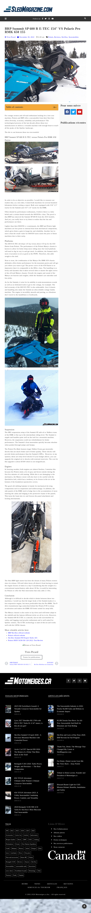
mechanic (14, 853)
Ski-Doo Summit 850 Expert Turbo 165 (22, 638)
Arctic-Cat (18, 835)
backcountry (34, 835)
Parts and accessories (12, 857)
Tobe (39, 871)
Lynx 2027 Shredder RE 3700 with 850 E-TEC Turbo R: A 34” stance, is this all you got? (28, 723)
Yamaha (21, 875)
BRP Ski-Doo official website (19, 633)
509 (7, 831)
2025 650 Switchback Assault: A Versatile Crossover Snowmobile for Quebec (28, 708)
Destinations (9, 844)
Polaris (50, 37)
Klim (40, 848)
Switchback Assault (20, 871)
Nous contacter (59, 847)
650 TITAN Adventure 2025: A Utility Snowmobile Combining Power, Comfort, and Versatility (26, 795)
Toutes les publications (31, 657)
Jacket (27, 848)
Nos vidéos (58, 836)
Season (27, 862)
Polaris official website (16, 635)
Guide (8, 848)
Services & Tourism (39, 887)
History (21, 848)
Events (17, 844)
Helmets (14, 848)
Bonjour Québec (10, 839)
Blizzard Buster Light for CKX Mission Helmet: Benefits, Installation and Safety (71, 787)
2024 (22, 831)
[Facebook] (67, 112)
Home (25, 884)
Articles (26, 835)
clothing (36, 839)
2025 (27, 831)
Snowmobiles (74, 37)
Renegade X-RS (10, 862)
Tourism (8, 875)
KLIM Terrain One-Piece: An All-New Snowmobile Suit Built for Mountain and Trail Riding (70, 723)
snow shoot (9, 871)
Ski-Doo (64, 37)
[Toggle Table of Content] (53, 107)
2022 (12, 831)
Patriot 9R (24, 857)
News (20, 853)
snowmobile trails (21, 866)
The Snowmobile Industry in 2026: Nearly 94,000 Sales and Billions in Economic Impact (70, 708)
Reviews (57, 37)
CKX (30, 839)
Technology (32, 871)
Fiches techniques (60, 840)
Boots (19, 839)
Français (62, 887)
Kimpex (34, 848)
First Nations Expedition (29, 844)
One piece (27, 853)
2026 (33, 831)
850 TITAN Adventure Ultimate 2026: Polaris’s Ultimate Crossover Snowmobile (26, 780)
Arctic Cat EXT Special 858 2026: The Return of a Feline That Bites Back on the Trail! (27, 752)
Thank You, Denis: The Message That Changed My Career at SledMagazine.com (71, 749)
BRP (25, 839)
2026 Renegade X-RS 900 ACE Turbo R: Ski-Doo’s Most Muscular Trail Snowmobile (27, 809)
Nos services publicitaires (63, 843)
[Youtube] (79, 112)
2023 (17, 831)
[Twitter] (73, 112)
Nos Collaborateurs (61, 829)
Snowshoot (32, 866)
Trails (14, 875)
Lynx (7, 853)
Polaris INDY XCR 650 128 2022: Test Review (25, 640)
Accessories (9, 835)
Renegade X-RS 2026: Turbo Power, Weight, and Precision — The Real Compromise (28, 766)
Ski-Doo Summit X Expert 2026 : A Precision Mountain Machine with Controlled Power (27, 737)
